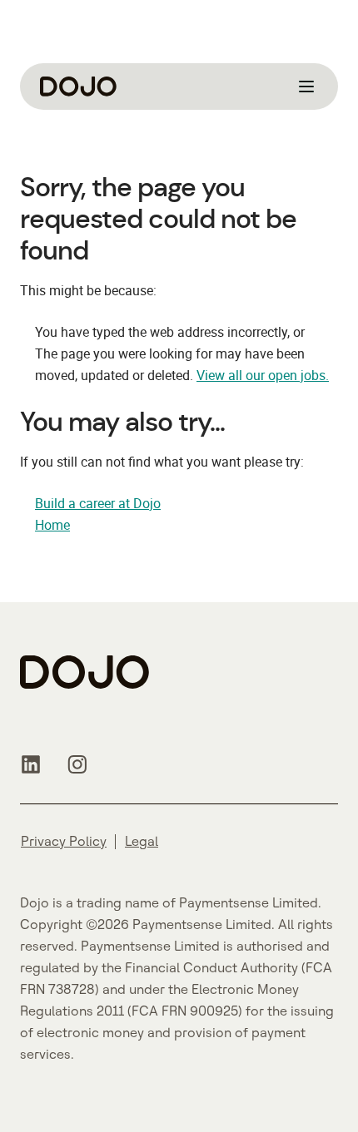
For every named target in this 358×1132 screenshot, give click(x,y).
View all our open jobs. (262, 375)
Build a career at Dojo (98, 503)
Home (52, 525)
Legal (141, 841)
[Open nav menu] (306, 86)
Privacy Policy (64, 841)
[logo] (78, 86)
